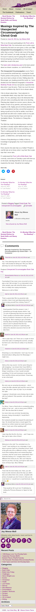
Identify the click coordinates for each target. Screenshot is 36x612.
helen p (7, 381)
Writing (4, 599)
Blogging (11, 203)
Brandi (7, 334)
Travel (28, 12)
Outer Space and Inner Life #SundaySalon (16, 562)
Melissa (7, 440)
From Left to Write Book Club (22, 156)
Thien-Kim (8, 257)
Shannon (7, 348)
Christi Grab (23, 203)
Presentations (6, 589)
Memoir (4, 585)
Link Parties (6, 584)
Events (4, 578)
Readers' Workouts (8, 591)
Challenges (6, 574)
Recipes (5, 593)
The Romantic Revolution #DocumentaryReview (18, 560)
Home (5, 9)
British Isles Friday (8, 572)
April (6, 294)
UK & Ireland (27, 9)
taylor (6, 430)
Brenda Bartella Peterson (12, 275)
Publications (20, 12)
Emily (6, 402)
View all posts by (16, 224)
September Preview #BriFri (11, 556)
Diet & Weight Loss (8, 576)
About (11, 9)
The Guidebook (8, 12)
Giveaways (6, 580)
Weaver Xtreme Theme (27, 610)
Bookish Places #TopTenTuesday (13, 558)
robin (6, 466)
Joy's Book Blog (11, 610)
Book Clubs (6, 570)
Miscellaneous (7, 587)
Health (4, 582)
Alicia (6, 361)
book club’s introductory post (13, 65)
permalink (29, 206)
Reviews (5, 595)
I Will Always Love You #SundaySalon (14, 554)
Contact (18, 9)
